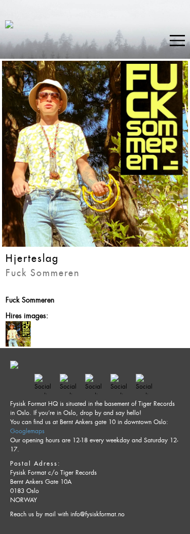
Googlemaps (27, 431)
